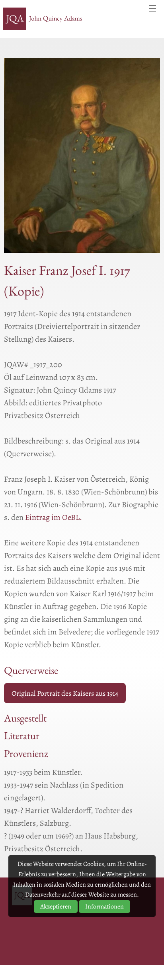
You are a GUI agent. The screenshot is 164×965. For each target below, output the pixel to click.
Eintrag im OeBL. (53, 517)
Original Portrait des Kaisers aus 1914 (65, 693)
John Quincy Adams (43, 19)
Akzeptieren (55, 906)
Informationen (104, 906)
